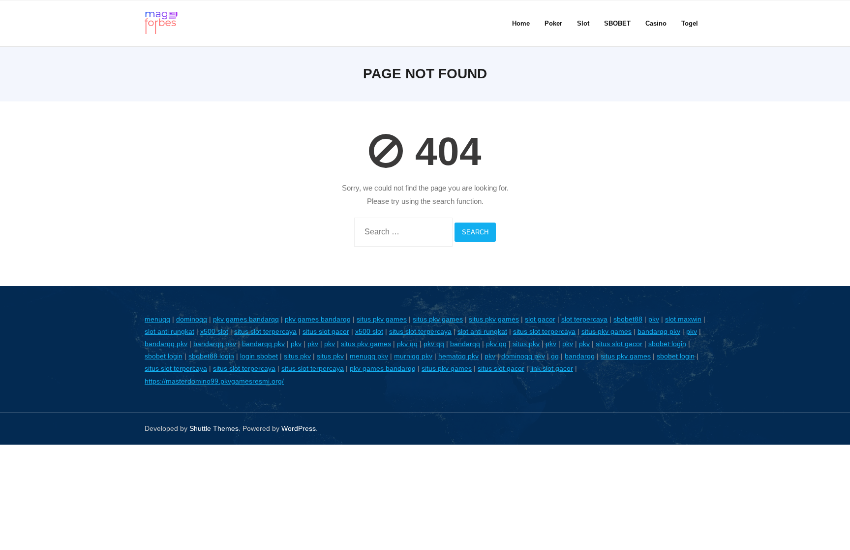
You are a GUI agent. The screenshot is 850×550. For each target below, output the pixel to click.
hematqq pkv (458, 356)
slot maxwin (683, 319)
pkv (653, 319)
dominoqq (191, 319)
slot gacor (540, 319)
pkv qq (407, 344)
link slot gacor (551, 368)
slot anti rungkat (169, 331)
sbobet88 (627, 319)
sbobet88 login (211, 356)
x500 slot (214, 331)
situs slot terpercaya (265, 331)
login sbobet (259, 356)
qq (555, 356)
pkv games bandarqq (246, 319)
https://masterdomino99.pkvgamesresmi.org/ (214, 381)
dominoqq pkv (523, 356)
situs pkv (526, 344)
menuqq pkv (369, 356)
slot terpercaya (584, 319)
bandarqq (465, 344)
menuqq (157, 319)
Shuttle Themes (214, 428)
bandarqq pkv (659, 331)
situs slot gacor (326, 331)
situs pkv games (382, 319)
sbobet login (667, 344)
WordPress (298, 428)
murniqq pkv (413, 356)
